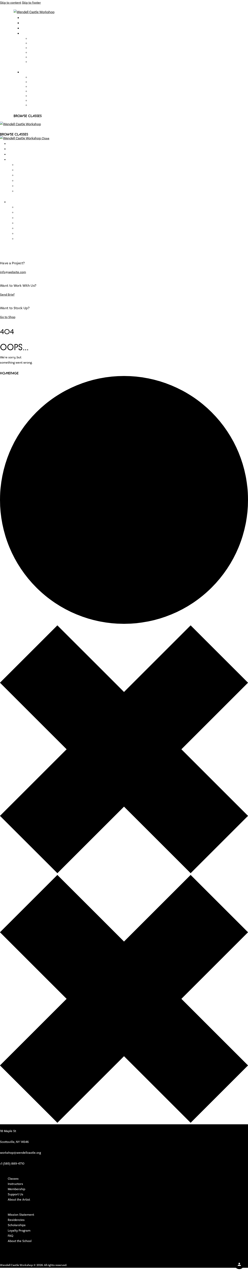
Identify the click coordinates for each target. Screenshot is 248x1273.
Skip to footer (31, 2)
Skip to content (10, 2)
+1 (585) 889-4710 (12, 1163)
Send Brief (7, 294)
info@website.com (13, 272)
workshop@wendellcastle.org (20, 1153)
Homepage (9, 373)
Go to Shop (7, 317)
